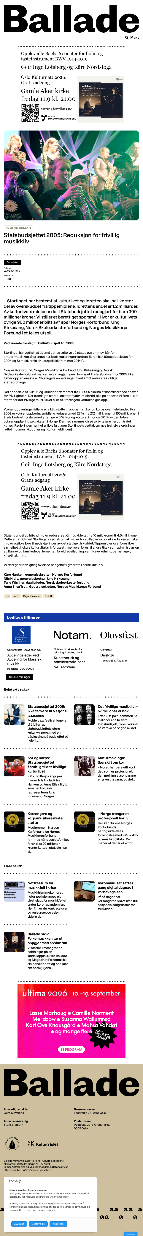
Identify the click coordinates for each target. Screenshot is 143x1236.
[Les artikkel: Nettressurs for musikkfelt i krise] (36, 896)
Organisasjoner (32, 594)
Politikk (49, 594)
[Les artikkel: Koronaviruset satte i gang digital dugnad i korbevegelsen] (106, 896)
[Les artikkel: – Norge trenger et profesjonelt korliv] (106, 829)
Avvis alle (19, 1224)
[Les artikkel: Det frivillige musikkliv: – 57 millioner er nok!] (106, 720)
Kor (7, 594)
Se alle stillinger (19, 675)
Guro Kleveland (14, 1111)
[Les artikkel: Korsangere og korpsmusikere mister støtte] (36, 829)
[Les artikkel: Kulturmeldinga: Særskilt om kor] (106, 773)
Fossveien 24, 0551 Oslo (90, 1111)
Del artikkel (12, 260)
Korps (16, 594)
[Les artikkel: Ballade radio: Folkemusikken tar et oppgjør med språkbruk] (36, 947)
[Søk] (127, 38)
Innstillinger (130, 1234)
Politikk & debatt (18, 226)
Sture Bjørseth (13, 1123)
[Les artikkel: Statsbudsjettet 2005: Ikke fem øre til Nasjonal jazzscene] (36, 720)
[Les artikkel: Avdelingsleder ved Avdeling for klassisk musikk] (27, 646)
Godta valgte (38, 1224)
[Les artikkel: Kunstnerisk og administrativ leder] (74, 646)
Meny (134, 37)
